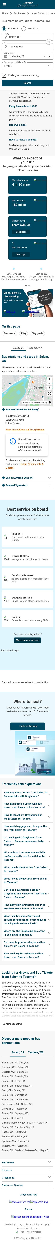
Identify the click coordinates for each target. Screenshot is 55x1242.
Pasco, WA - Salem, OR (14, 1131)
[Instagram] (8, 1216)
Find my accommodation (21, 75)
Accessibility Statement (28, 1228)
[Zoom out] (49, 383)
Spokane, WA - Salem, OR (15, 1141)
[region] (27, 390)
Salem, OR (18, 347)
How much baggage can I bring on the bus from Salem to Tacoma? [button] (25, 828)
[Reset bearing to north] (49, 387)
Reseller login (10, 1224)
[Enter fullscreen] (49, 393)
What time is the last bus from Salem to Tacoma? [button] (25, 880)
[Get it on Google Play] (19, 1202)
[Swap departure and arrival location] (48, 42)
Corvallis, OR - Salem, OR (15, 1108)
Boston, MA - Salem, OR (15, 1136)
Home (5, 13)
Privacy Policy (32, 1224)
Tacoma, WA (35, 347)
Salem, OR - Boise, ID (13, 1118)
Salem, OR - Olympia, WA (15, 1113)
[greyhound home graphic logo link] (27, 4)
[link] (27, 733)
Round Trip (33, 28)
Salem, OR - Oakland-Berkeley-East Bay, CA (25, 1150)
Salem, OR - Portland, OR (15, 1062)
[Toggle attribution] (50, 402)
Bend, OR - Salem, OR (13, 1090)
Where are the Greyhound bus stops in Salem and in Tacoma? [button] (24, 933)
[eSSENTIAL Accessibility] (30, 1216)
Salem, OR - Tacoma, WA (15, 1099)
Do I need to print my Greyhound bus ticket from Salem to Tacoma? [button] (24, 944)
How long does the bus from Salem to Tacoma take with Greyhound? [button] (25, 794)
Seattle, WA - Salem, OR (15, 1071)
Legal (21, 1224)
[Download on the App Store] (39, 1202)
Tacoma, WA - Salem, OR (15, 1145)
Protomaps (27, 402)
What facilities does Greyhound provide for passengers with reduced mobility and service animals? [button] (25, 920)
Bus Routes (19, 13)
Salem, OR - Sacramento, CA (17, 1085)
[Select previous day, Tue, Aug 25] (45, 56)
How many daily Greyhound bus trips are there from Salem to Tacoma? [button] (24, 906)
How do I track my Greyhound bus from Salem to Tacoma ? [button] (23, 817)
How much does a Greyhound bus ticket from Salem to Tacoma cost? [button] (24, 805)
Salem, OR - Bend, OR (13, 1081)
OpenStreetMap (40, 402)
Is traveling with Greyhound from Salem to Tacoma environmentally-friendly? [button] (24, 841)
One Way (13, 28)
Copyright (46, 1224)
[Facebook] (7, 1216)
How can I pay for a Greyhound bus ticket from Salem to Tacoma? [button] (23, 955)
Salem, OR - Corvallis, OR (15, 1094)
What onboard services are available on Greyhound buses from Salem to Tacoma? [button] (24, 856)
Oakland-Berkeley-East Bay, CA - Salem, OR (25, 1122)
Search (27, 82)
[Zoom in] (49, 379)
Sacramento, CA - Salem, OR (17, 1104)
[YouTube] (9, 1216)
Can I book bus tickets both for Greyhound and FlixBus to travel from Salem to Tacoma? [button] (25, 893)
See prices (21, 232)
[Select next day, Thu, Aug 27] (49, 56)
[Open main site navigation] (4, 4)
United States (38, 13)
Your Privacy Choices (30, 1232)
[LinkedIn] (10, 1216)
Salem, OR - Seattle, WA (15, 1076)
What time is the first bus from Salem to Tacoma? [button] (25, 869)
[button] (27, 37)
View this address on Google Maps (25, 429)
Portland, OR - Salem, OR (15, 1067)
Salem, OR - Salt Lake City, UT (18, 1127)
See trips (21, 254)
